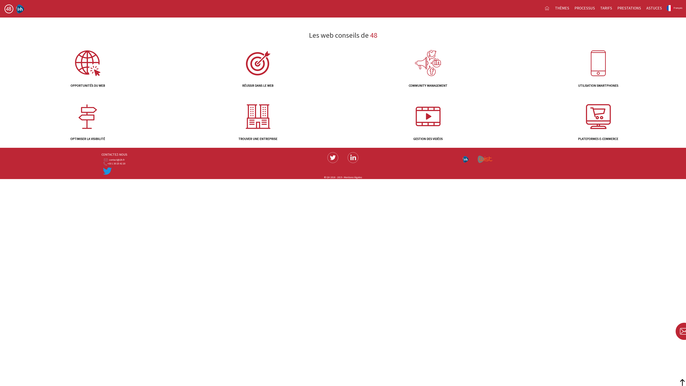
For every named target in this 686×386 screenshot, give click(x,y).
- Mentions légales (352, 177)
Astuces (654, 8)
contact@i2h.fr (117, 159)
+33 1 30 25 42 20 (116, 163)
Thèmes (562, 8)
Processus (585, 8)
